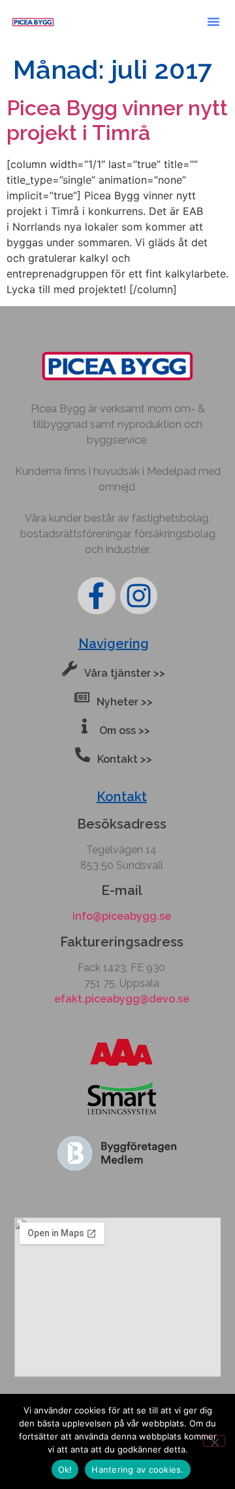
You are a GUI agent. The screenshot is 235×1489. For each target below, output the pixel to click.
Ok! (65, 1469)
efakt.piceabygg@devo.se (121, 999)
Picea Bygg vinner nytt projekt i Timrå (117, 120)
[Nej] (214, 1441)
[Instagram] (138, 595)
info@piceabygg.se (121, 916)
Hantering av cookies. (137, 1469)
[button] (213, 21)
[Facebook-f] (96, 595)
